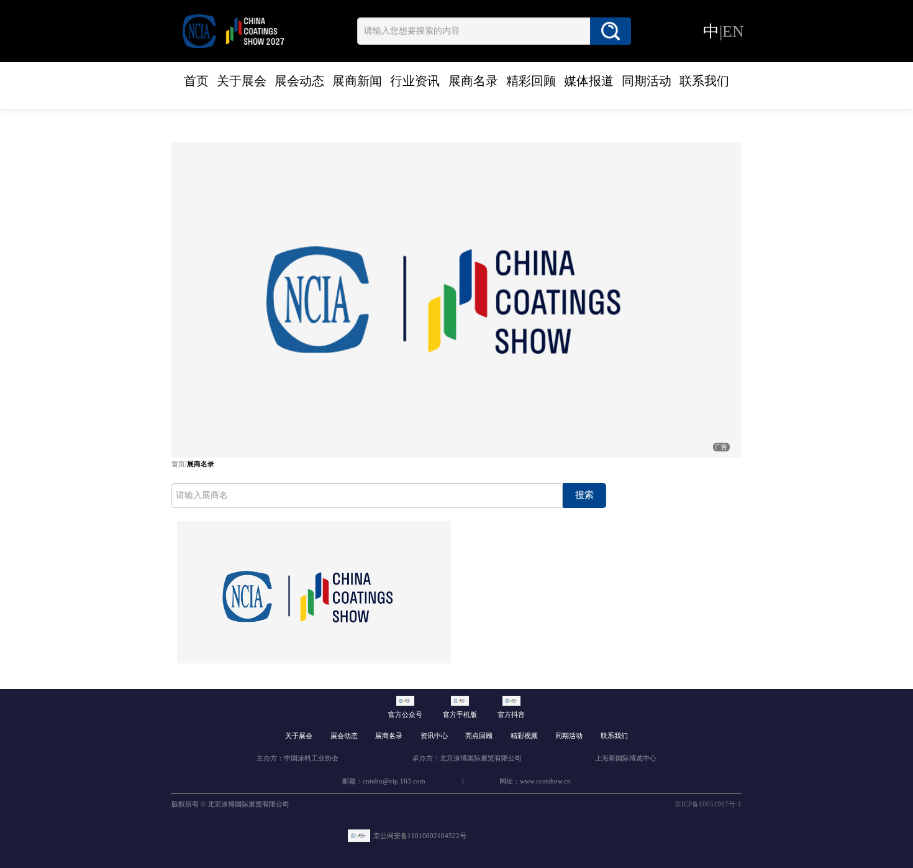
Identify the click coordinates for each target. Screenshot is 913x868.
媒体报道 (589, 81)
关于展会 (241, 81)
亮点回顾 (479, 735)
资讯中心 (434, 735)
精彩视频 (524, 735)
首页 (196, 81)
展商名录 (473, 81)
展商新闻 (357, 81)
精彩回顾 (531, 81)
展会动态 (299, 81)
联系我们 (704, 81)
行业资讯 (415, 81)
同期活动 (646, 81)
